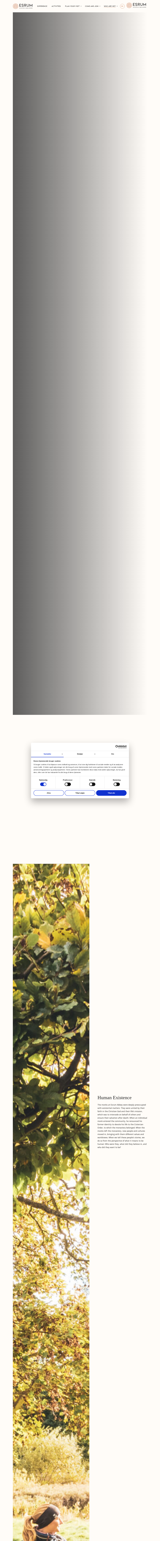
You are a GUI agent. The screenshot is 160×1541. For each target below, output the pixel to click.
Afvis (49, 793)
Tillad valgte (80, 793)
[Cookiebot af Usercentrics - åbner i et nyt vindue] (117, 746)
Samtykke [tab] (47, 754)
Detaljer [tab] (80, 754)
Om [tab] (112, 754)
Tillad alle (111, 793)
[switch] (68, 784)
